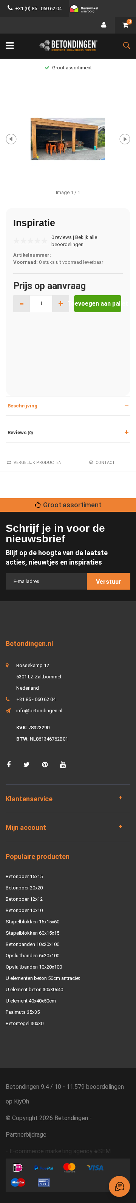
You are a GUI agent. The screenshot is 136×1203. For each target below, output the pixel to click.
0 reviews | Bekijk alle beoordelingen (74, 240)
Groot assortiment (72, 67)
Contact (105, 462)
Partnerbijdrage (26, 1134)
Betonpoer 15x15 (24, 876)
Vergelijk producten (38, 462)
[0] (125, 25)
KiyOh (21, 1101)
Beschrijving (22, 406)
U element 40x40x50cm (31, 1001)
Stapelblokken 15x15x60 (32, 921)
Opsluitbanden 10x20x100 (34, 967)
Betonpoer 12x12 (24, 899)
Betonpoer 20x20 (24, 888)
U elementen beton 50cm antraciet (43, 978)
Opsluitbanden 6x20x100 (32, 955)
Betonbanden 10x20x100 (32, 944)
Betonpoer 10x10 (24, 910)
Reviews (20, 432)
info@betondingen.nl (39, 710)
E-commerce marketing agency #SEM (60, 1151)
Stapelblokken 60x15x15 (32, 933)
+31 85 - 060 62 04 (36, 699)
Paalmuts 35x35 (23, 1012)
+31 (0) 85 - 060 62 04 (38, 8)
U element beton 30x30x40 (34, 989)
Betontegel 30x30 (24, 1023)
